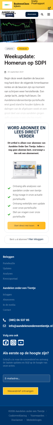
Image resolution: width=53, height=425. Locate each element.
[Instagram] (13, 342)
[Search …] (42, 14)
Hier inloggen (36, 239)
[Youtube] (21, 342)
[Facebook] (6, 342)
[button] (49, 14)
